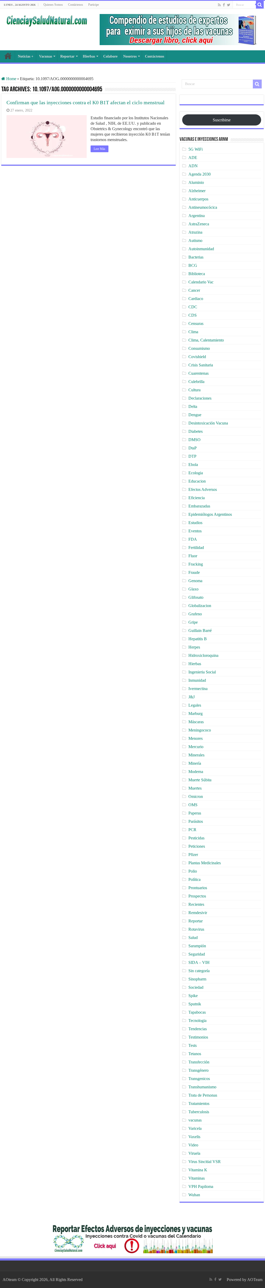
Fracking (195, 564)
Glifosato (195, 597)
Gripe (193, 622)
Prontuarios (197, 888)
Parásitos (195, 821)
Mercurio (195, 746)
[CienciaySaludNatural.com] (46, 20)
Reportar (67, 56)
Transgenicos (199, 1078)
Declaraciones (199, 398)
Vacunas (45, 56)
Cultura (194, 390)
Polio (192, 871)
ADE (192, 157)
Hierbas (89, 56)
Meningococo (199, 730)
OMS (192, 805)
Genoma (195, 581)
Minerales (196, 755)
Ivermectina (198, 688)
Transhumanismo (202, 1087)
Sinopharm (197, 979)
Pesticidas (196, 838)
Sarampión (197, 946)
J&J (191, 697)
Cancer (194, 290)
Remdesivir (197, 912)
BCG (192, 265)
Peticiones (196, 846)
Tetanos (194, 1054)
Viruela (194, 1153)
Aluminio (196, 182)
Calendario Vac (201, 282)
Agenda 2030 (199, 174)
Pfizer (193, 854)
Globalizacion (199, 605)
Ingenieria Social (202, 672)
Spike (193, 995)
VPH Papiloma (200, 1186)
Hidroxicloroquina (203, 655)
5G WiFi (195, 149)
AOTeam (254, 1279)
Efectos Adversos (202, 489)
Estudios (195, 522)
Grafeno (195, 614)
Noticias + (25, 56)
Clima (193, 332)
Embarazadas (199, 506)
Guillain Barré (200, 630)
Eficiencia (196, 498)
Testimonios (198, 1037)
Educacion (197, 481)
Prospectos (197, 896)
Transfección (198, 1062)
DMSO (194, 439)
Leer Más (99, 149)
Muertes (195, 788)
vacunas (195, 1120)
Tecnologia (197, 1020)
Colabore (110, 56)
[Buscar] (260, 5)
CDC (192, 307)
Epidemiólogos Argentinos (210, 514)
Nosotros (130, 56)
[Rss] (219, 5)
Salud (193, 937)
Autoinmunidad (201, 249)
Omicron (195, 796)
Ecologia (195, 473)
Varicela (195, 1128)
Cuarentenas (198, 373)
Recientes (196, 904)
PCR (192, 829)
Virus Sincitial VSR (204, 1161)
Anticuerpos (198, 199)
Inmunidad (197, 680)
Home (10, 78)
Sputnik (194, 1004)
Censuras (195, 323)
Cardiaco (195, 298)
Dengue (194, 415)
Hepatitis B (197, 639)
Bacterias (195, 257)
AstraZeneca (198, 224)
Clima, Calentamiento (206, 340)
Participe (93, 4)
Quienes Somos (53, 4)
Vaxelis (194, 1136)
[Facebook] (223, 5)
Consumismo (199, 348)
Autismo (195, 240)
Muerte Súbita (199, 780)
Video (193, 1145)
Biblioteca (196, 273)
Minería (194, 763)
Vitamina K (197, 1170)
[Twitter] (228, 5)
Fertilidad (196, 547)
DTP (192, 456)
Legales (194, 705)
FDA (192, 539)
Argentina (196, 215)
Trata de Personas (202, 1095)
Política (194, 879)
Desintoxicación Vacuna (208, 423)
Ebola (193, 464)
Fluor (192, 556)
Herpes (194, 647)
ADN (193, 166)
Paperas (194, 813)
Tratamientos (198, 1103)
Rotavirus (196, 929)
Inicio (8, 55)
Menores (195, 738)
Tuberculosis (198, 1112)
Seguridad (196, 954)
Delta (192, 406)
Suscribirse (222, 120)
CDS (192, 315)
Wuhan (194, 1195)
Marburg (195, 713)
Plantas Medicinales (204, 863)
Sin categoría (199, 971)
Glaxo (193, 589)
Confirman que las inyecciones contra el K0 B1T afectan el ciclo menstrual (85, 102)
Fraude (194, 572)
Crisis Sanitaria (200, 365)
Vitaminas (196, 1178)
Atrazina (195, 232)
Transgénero (198, 1070)
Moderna (195, 771)
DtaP (192, 448)
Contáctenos (75, 4)
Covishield (197, 356)
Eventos (195, 531)
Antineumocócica (202, 207)
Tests (192, 1045)
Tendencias (197, 1029)
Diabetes (195, 431)
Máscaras (196, 722)
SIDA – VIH (199, 962)
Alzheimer (196, 191)
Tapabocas (197, 1012)
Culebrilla (196, 381)
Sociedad (195, 987)
